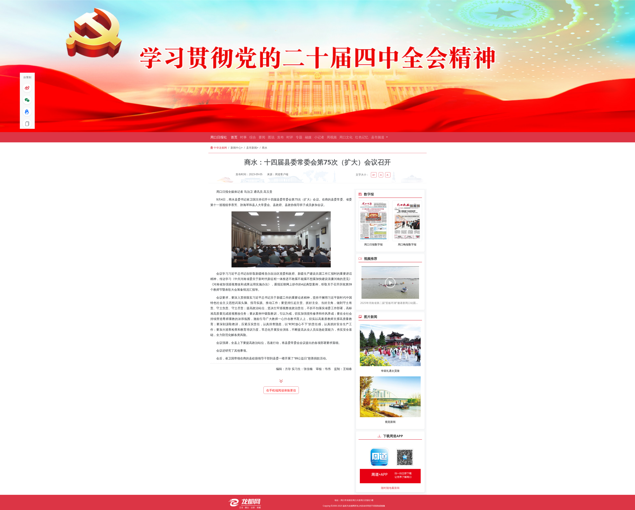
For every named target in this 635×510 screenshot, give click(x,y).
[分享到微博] (27, 87)
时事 (243, 137)
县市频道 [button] (378, 137)
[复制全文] (27, 123)
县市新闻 (251, 147)
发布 (280, 137)
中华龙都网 (220, 147)
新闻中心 (236, 147)
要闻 (262, 137)
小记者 (319, 137)
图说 (271, 137)
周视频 (332, 137)
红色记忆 (361, 137)
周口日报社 (218, 137)
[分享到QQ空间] (27, 111)
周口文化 (346, 137)
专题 (299, 137)
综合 (252, 137)
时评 (289, 137)
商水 (264, 147)
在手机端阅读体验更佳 (281, 390)
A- (388, 174)
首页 (234, 137)
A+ (373, 174)
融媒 (308, 137)
